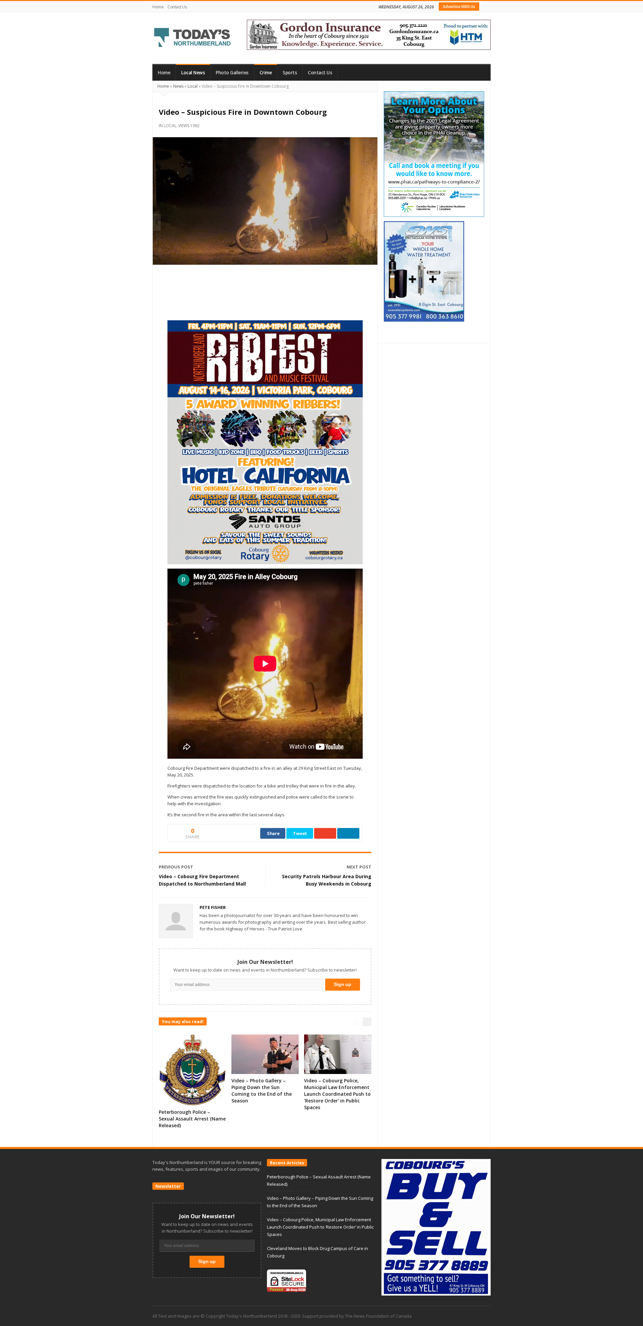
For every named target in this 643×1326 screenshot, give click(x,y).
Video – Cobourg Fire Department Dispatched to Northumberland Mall (202, 880)
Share (273, 833)
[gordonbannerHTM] (369, 34)
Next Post (359, 867)
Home (157, 7)
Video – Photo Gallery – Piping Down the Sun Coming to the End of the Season (261, 1090)
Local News (193, 73)
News (178, 86)
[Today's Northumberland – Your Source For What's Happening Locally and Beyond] (192, 38)
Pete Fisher (213, 907)
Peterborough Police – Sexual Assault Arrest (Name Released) (192, 1119)
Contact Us (177, 7)
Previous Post (176, 867)
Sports (290, 73)
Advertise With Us (459, 6)
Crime (266, 73)
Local (193, 86)
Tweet (300, 833)
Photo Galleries (232, 73)
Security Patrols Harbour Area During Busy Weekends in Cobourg (326, 880)
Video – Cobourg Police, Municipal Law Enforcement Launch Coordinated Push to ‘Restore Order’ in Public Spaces (337, 1093)
